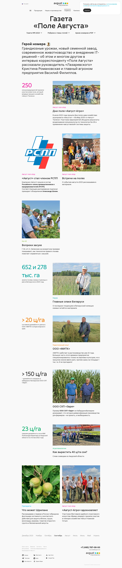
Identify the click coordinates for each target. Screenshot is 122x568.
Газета (45, 546)
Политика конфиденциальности (38, 548)
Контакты (39, 546)
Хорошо (87, 10)
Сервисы (67, 10)
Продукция (38, 10)
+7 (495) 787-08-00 (90, 547)
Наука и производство (53, 10)
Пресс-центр (25, 546)
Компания (77, 10)
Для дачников (25, 548)
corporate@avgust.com (94, 549)
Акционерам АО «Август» (28, 550)
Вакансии (32, 546)
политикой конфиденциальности (99, 5)
